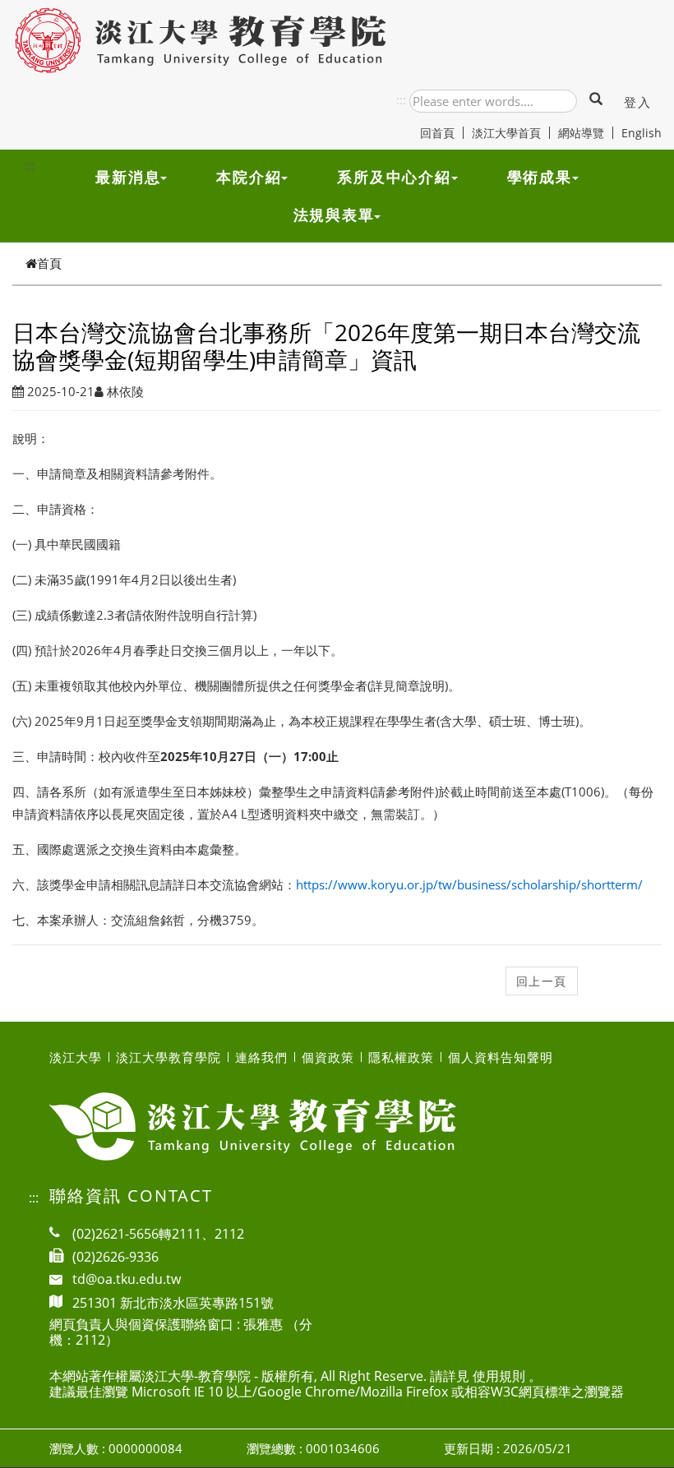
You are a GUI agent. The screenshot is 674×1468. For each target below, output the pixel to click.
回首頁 (437, 133)
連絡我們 (261, 1057)
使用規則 (499, 1376)
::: (401, 99)
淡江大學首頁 (506, 133)
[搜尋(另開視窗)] (596, 100)
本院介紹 (248, 177)
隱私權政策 (401, 1057)
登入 (637, 102)
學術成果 (539, 177)
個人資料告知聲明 (500, 1057)
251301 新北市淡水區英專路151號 (173, 1302)
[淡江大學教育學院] (201, 41)
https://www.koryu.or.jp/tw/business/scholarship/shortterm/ (469, 884)
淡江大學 (75, 1057)
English (641, 133)
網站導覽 (581, 133)
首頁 (49, 263)
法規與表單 (334, 214)
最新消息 (127, 177)
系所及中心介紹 (393, 177)
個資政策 (328, 1057)
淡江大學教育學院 (168, 1057)
